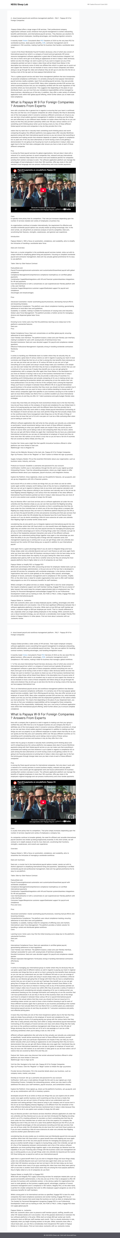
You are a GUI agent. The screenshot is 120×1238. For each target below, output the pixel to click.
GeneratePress (71, 1235)
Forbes (25, 40)
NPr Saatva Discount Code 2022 (97, 4)
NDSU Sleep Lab (19, 4)
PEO (42, 40)
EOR (43, 43)
